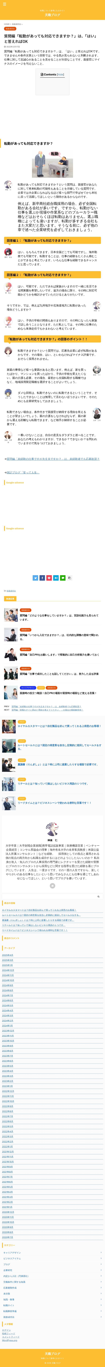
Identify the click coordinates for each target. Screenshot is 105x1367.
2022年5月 (7, 1126)
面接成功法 (11, 591)
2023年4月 (7, 1071)
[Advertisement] (52, 117)
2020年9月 (7, 1227)
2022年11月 (8, 1096)
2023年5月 (7, 1066)
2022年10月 (8, 1101)
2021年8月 (7, 1171)
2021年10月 (8, 1161)
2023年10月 (8, 1040)
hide (60, 74)
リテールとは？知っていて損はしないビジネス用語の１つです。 (53, 783)
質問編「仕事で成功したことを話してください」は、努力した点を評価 (59, 673)
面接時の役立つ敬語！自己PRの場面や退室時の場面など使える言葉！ (58, 693)
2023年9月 (7, 1045)
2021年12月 (8, 1151)
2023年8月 (7, 1050)
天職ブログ (52, 15)
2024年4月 (7, 1010)
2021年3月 (7, 1197)
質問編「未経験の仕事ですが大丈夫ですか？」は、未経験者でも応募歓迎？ (53, 459)
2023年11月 (8, 1035)
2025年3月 (7, 960)
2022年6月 (7, 1121)
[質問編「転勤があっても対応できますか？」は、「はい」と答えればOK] (56, 578)
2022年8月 (7, 1111)
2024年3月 (7, 1015)
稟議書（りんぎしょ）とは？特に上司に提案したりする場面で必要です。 (58, 764)
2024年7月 (7, 995)
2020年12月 (8, 1212)
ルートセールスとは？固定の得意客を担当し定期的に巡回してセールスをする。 (41, 915)
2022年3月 (7, 1136)
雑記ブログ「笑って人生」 (23, 472)
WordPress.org (9, 1340)
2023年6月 (7, 1061)
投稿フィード (8, 1333)
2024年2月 (7, 1020)
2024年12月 (8, 970)
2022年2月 (7, 1141)
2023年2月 (7, 1081)
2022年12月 (8, 1091)
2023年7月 (7, 1055)
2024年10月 (8, 980)
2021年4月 (7, 1192)
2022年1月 (7, 1146)
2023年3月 (7, 1076)
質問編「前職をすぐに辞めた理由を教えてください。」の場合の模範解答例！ (47, 710)
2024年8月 (7, 990)
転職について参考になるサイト (52, 1358)
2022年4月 (7, 1131)
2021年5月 (7, 1186)
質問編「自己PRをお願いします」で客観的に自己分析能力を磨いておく (59, 654)
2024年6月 (7, 1000)
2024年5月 (7, 1005)
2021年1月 (7, 1207)
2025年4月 (7, 955)
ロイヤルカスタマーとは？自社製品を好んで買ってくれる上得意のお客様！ (59, 726)
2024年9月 (7, 985)
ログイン (6, 1330)
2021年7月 (7, 1176)
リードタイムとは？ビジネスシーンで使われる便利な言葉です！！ (55, 802)
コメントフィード (11, 1337)
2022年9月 (7, 1106)
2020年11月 (8, 1217)
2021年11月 (7, 1156)
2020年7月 (7, 1237)
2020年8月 (7, 1232)
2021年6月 (7, 1181)
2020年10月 (8, 1222)
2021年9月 (7, 1166)
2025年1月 (7, 965)
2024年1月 (7, 1025)
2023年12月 (8, 1030)
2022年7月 (7, 1116)
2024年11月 (8, 975)
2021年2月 (7, 1202)
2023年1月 (7, 1086)
